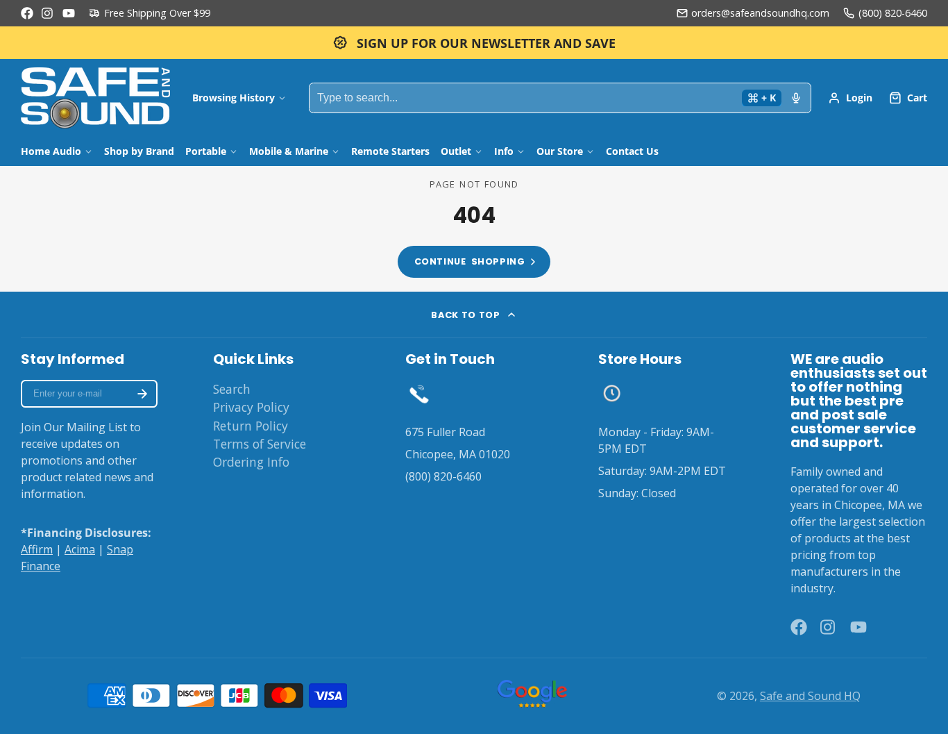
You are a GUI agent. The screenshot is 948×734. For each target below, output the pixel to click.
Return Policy (250, 425)
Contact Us (632, 151)
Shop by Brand (139, 151)
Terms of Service (259, 443)
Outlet (456, 151)
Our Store (559, 151)
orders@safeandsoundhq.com (760, 12)
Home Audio (51, 151)
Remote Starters (390, 151)
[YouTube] (68, 13)
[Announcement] (474, 42)
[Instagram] (48, 13)
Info (504, 151)
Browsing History (233, 97)
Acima (80, 549)
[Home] (95, 97)
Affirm (37, 549)
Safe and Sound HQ (810, 695)
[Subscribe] (142, 394)
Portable (205, 151)
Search (232, 389)
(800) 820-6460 (892, 12)
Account (850, 98)
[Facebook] (27, 13)
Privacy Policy (251, 407)
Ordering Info (251, 461)
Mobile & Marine (288, 151)
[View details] (418, 393)
